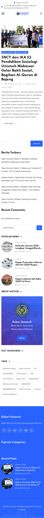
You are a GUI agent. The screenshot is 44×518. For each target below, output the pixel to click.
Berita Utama (20, 242)
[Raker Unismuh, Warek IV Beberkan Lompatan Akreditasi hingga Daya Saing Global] (7, 469)
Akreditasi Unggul (9, 369)
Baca (22, 338)
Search (36, 144)
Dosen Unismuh (25, 369)
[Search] (41, 13)
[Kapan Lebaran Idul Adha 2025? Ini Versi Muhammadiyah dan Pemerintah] (7, 280)
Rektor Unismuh (25, 389)
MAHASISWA (34, 379)
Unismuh (37, 389)
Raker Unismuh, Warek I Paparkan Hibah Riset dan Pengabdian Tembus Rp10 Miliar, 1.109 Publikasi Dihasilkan (21, 190)
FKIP (32, 374)
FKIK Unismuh (22, 374)
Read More (8, 123)
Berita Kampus (21, 276)
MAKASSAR (25, 384)
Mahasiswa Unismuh (10, 384)
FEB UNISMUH (8, 374)
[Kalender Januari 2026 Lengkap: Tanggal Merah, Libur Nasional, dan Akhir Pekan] (7, 247)
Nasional (19, 259)
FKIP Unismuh (8, 379)
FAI (35, 369)
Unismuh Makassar (10, 394)
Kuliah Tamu (20, 379)
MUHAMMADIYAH (9, 389)
